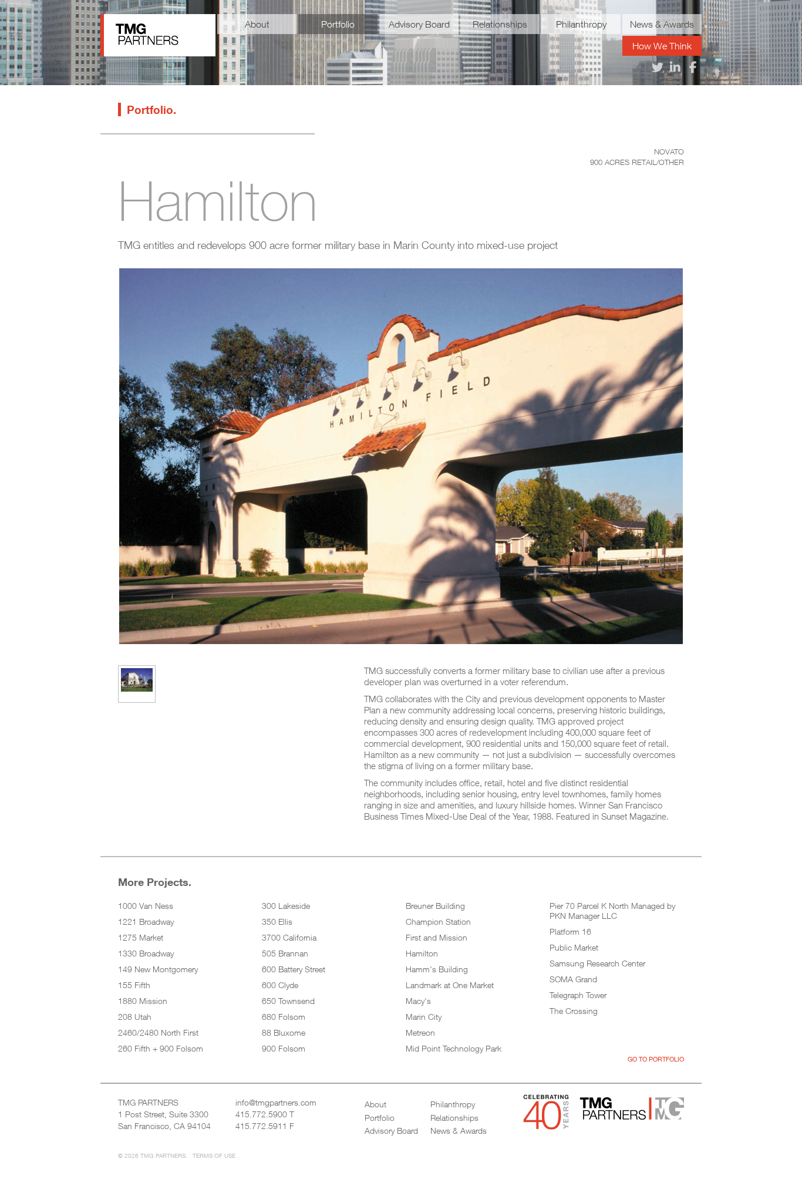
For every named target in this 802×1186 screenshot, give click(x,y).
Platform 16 (570, 931)
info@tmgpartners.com (275, 1102)
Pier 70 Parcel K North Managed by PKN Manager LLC (612, 911)
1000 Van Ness (145, 906)
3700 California (289, 937)
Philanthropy (581, 24)
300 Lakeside (286, 906)
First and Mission (436, 937)
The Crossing (574, 1011)
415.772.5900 (261, 1114)
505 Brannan (285, 953)
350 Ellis (277, 921)
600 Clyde (280, 985)
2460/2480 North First (158, 1032)
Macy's (418, 1001)
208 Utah (134, 1017)
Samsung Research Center (597, 963)
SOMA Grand (573, 979)
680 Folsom (283, 1017)
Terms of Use (214, 1155)
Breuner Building (435, 906)
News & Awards (662, 24)
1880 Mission (142, 1001)
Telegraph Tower (578, 995)
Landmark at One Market (450, 985)
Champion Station (438, 921)
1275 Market (140, 937)
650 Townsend (288, 1001)
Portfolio (338, 24)
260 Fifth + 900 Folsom (160, 1048)
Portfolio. (151, 109)
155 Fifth (134, 985)
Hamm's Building (437, 969)
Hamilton (422, 953)
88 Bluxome (283, 1032)
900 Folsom (283, 1048)
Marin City (424, 1017)
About (257, 24)
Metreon (420, 1032)
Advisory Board (419, 24)
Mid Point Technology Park (453, 1048)
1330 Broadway (146, 953)
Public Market (574, 947)
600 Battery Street (293, 969)
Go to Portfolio (656, 1059)
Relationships (500, 24)
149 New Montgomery (158, 969)
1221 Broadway (146, 921)
